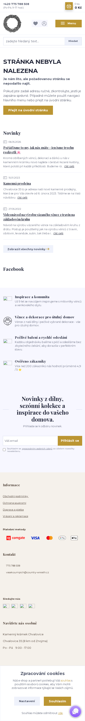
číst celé (69, 166)
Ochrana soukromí (14, 502)
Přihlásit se (70, 441)
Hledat (73, 41)
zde (60, 713)
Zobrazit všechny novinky (26, 249)
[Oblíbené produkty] (36, 23)
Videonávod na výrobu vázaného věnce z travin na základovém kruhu (39, 217)
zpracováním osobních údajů (37, 448)
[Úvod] (16, 23)
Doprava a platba (13, 509)
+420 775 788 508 (16, 4)
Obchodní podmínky (16, 496)
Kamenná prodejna (17, 183)
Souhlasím (57, 701)
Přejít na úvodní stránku (28, 110)
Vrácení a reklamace (15, 516)
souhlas (66, 680)
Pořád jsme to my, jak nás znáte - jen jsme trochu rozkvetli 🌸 (38, 150)
